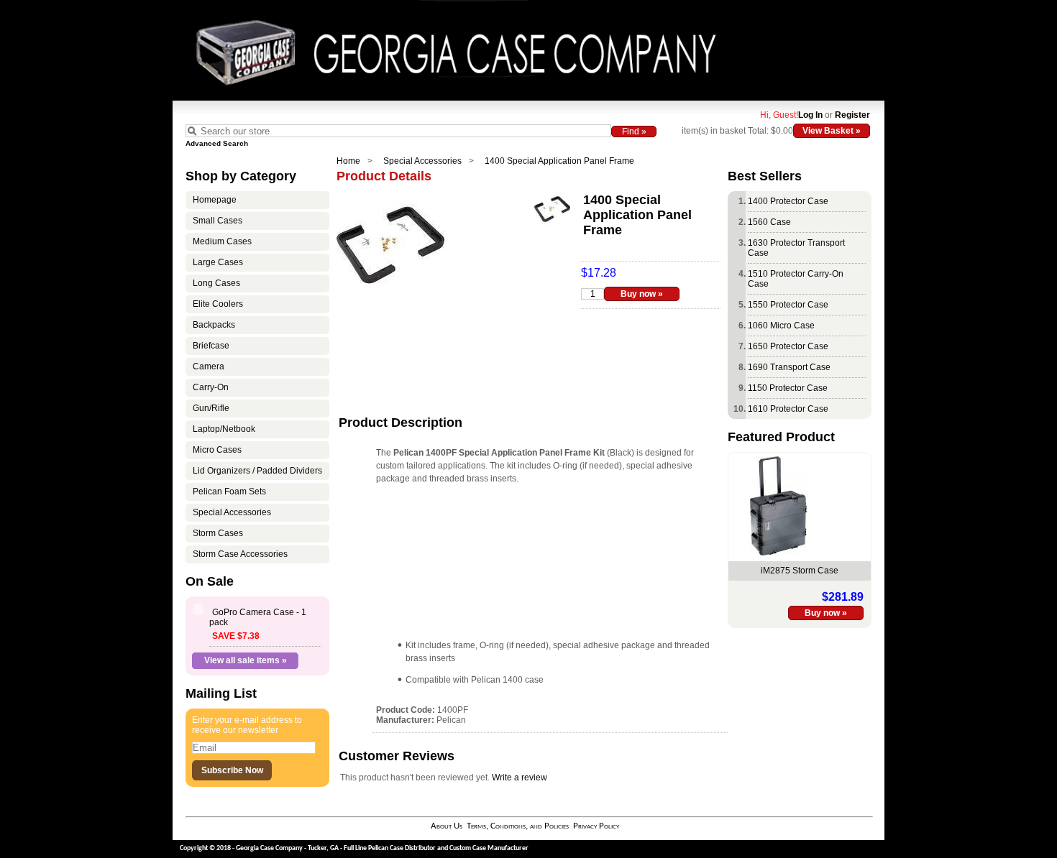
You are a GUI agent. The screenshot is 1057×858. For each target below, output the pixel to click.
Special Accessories (422, 161)
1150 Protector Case (788, 388)
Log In (810, 115)
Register (852, 115)
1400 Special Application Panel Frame (559, 161)
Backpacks (214, 325)
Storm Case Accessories (240, 554)
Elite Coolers (218, 304)
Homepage (215, 200)
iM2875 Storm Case (799, 571)
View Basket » (831, 131)
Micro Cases (217, 450)
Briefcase (211, 346)
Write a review (519, 777)
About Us (446, 826)
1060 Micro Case (781, 325)
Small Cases (217, 221)
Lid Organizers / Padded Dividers (257, 471)
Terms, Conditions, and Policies (518, 826)
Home (348, 161)
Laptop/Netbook (224, 429)
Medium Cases (222, 241)
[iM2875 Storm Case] (778, 553)
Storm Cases (218, 533)
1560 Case (769, 222)
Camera (208, 366)
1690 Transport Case (789, 367)
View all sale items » (245, 660)
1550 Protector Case (788, 305)
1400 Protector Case (788, 201)
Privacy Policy (596, 826)
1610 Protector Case (788, 409)
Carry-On (211, 387)
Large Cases (218, 262)
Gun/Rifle (211, 408)
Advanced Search (217, 143)
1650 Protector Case (788, 346)
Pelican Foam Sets (229, 491)
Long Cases (216, 283)
